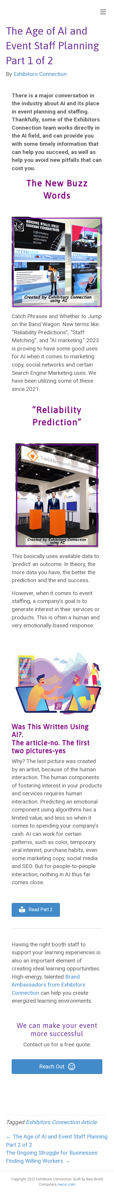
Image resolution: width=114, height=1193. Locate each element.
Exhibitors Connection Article (61, 1122)
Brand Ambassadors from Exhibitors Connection (48, 984)
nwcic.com (66, 1184)
